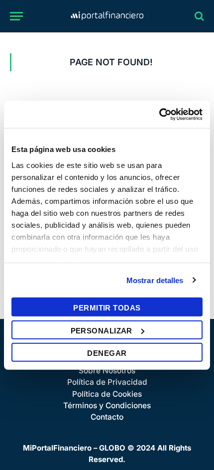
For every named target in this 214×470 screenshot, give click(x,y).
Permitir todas (106, 308)
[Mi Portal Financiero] (107, 15)
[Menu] (16, 16)
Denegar (106, 353)
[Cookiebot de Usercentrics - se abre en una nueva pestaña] (159, 114)
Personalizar (101, 330)
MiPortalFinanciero (57, 448)
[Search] (198, 16)
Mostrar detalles (155, 280)
